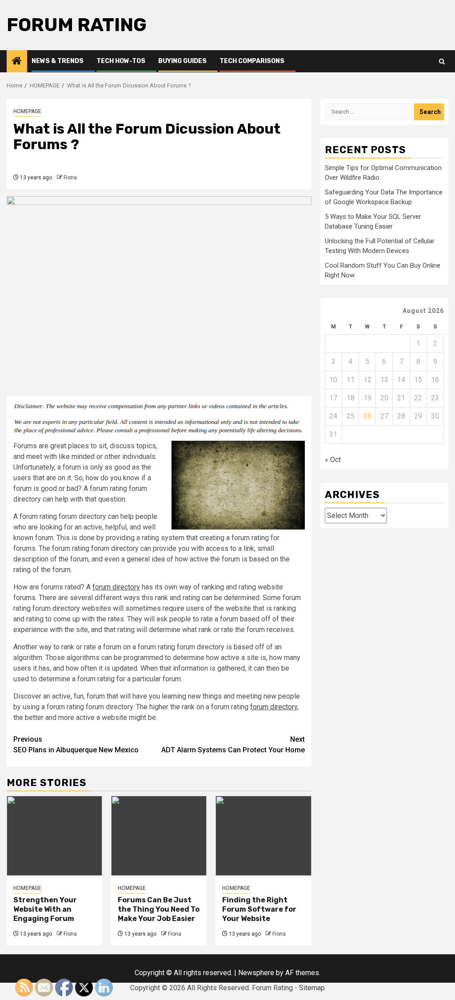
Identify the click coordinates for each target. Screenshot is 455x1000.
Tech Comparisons (252, 61)
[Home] (17, 61)
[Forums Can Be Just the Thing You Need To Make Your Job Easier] (159, 836)
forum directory (116, 587)
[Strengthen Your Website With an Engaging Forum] (54, 836)
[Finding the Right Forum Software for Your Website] (263, 836)
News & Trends (58, 61)
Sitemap (312, 988)
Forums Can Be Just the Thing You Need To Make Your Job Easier (159, 909)
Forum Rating (77, 25)
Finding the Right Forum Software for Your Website (259, 909)
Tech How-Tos (120, 61)
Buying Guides (182, 61)
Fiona (70, 177)
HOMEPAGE (27, 111)
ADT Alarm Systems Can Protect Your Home (233, 744)
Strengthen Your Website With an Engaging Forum (45, 909)
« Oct (333, 459)
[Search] (441, 61)
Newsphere (256, 972)
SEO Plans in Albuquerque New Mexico (76, 744)
